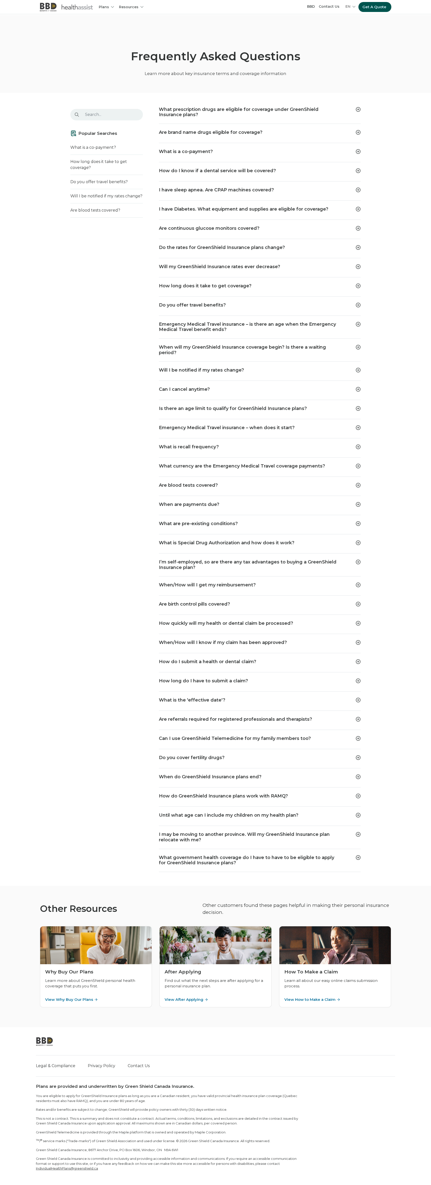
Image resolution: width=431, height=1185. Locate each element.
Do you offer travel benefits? (99, 181)
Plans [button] (104, 7)
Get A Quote (374, 6)
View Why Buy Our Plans (69, 999)
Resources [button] (128, 7)
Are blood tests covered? (95, 210)
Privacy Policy (101, 1065)
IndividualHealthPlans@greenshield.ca (67, 1168)
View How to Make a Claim (309, 999)
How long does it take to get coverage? (98, 164)
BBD (311, 6)
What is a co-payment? (93, 147)
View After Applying (184, 999)
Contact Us (329, 6)
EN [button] (347, 6)
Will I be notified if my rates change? (106, 196)
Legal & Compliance (55, 1065)
